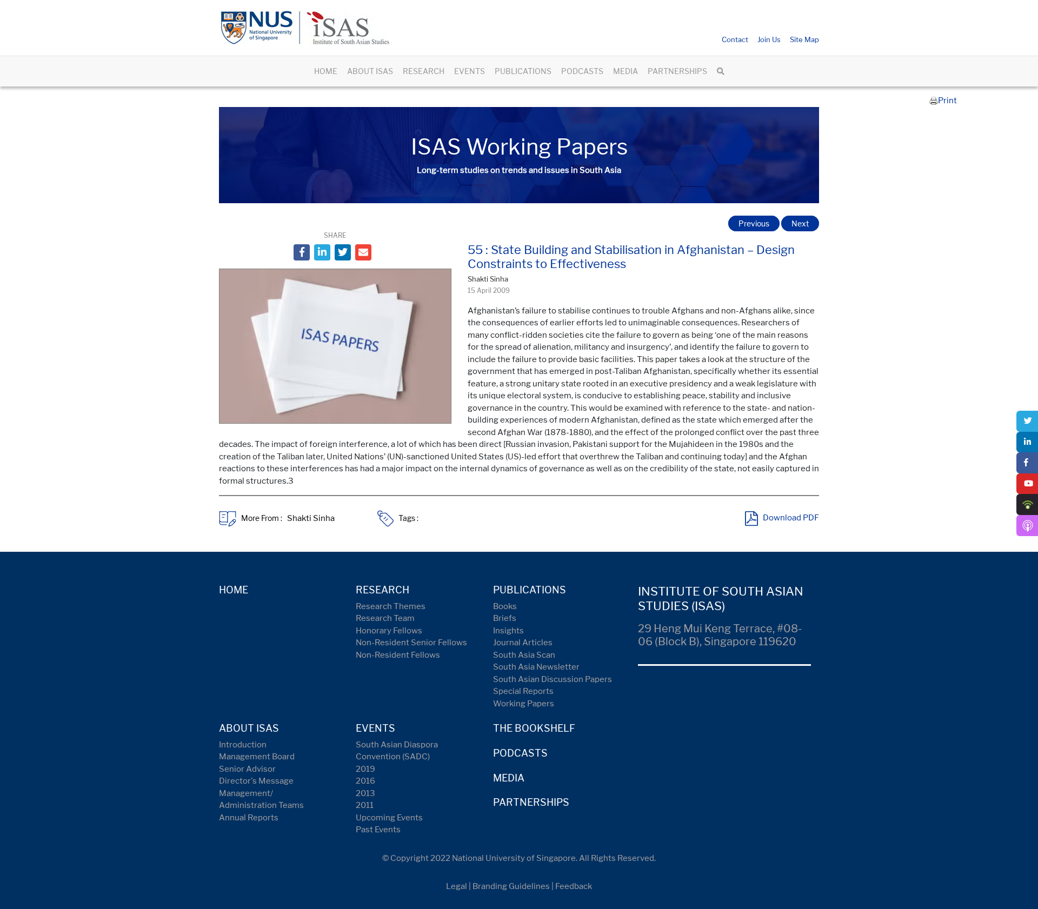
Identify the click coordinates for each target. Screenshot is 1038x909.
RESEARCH (423, 71)
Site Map (804, 39)
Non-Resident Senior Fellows (411, 642)
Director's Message (256, 781)
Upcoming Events (389, 818)
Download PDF (791, 518)
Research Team (385, 618)
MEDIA (625, 71)
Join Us (769, 39)
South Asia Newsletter (536, 667)
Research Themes (390, 606)
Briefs (504, 618)
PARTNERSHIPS (677, 71)
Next (800, 223)
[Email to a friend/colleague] (363, 252)
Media (508, 778)
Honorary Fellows (389, 631)
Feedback (573, 886)
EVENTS (469, 71)
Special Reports (523, 691)
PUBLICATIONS (523, 71)
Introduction (243, 745)
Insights (508, 631)
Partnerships (531, 802)
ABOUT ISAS (370, 71)
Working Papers (523, 704)
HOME (325, 71)
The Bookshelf (534, 728)
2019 (365, 769)
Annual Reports (248, 818)
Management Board (257, 756)
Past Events (378, 829)
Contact (735, 39)
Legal (456, 886)
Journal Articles (523, 642)
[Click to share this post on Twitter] (343, 252)
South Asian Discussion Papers (552, 679)
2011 (365, 805)
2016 (365, 781)
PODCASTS (582, 71)
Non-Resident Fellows (398, 655)
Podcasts (520, 753)
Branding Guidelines (511, 886)
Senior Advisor (247, 769)
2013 (365, 793)
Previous (753, 223)
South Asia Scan (524, 655)
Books (505, 606)
